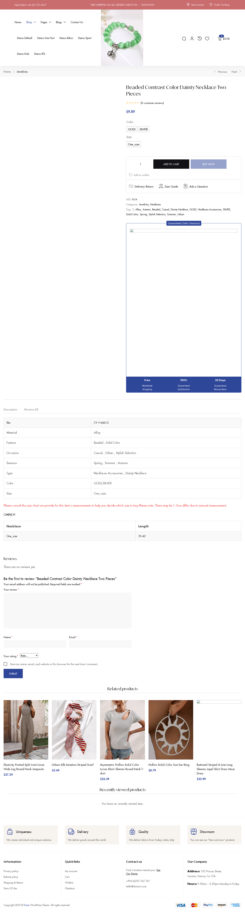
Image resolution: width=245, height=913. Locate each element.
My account (71, 872)
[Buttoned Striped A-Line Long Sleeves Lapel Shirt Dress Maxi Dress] (221, 592)
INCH (11, 508)
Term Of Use (10, 889)
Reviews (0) (31, 403)
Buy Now (209, 158)
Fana (26, 906)
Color (129, 122)
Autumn (147, 203)
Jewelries (22, 71)
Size (129, 137)
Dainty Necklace (179, 203)
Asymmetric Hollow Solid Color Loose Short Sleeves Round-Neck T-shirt (122, 629)
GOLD (193, 203)
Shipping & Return (13, 883)
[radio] (132, 129)
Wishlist (69, 883)
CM (6, 508)
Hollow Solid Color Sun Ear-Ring (171, 625)
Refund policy (11, 878)
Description (10, 403)
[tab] (14, 404)
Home (7, 71)
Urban (181, 208)
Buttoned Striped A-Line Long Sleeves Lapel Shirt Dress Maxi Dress (219, 629)
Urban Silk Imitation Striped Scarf (73, 625)
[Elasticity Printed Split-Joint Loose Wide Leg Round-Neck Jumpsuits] (25, 592)
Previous (222, 71)
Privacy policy (11, 872)
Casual (165, 203)
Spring (143, 208)
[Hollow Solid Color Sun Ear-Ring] (172, 592)
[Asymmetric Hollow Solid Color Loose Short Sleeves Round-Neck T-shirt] (123, 592)
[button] (183, 217)
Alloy (138, 203)
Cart (67, 878)
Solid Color (132, 208)
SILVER (226, 203)
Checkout (69, 889)
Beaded (156, 203)
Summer (171, 208)
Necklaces (155, 198)
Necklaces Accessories (209, 203)
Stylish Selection (157, 208)
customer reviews (152, 103)
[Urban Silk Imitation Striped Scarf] (74, 592)
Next (234, 71)
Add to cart (171, 158)
